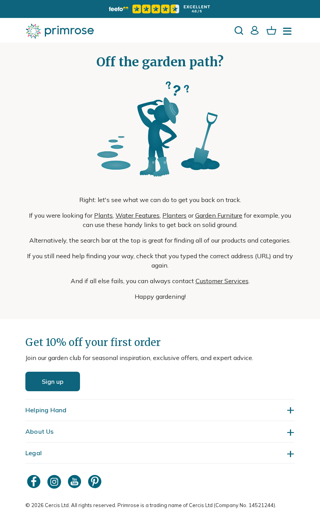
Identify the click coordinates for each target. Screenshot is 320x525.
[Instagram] (55, 481)
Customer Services (222, 281)
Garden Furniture (218, 215)
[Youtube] (75, 481)
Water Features (138, 215)
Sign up (53, 381)
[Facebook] (34, 481)
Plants (103, 215)
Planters (174, 215)
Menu (289, 33)
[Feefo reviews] (160, 9)
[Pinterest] (95, 481)
